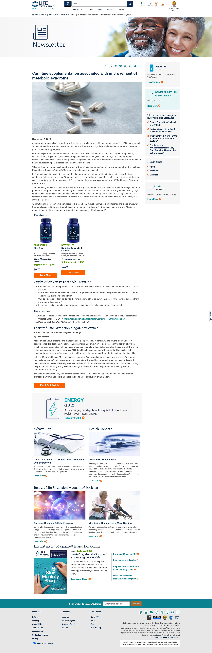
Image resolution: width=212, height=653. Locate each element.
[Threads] (167, 612)
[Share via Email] (140, 66)
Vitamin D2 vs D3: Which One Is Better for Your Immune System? (163, 138)
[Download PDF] (135, 66)
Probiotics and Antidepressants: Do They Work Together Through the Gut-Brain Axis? (163, 149)
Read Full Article (49, 385)
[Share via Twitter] (111, 66)
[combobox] (99, 4)
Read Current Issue (79, 579)
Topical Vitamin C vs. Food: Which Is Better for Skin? (162, 130)
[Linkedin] (178, 612)
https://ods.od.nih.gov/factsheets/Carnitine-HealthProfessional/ (94, 319)
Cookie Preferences (40, 635)
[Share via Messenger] (120, 66)
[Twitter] (162, 612)
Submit (136, 604)
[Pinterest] (172, 612)
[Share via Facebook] (106, 66)
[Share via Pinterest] (116, 66)
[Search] (130, 4)
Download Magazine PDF (125, 554)
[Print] (130, 66)
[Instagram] (146, 612)
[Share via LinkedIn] (125, 66)
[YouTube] (151, 612)
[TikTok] (157, 612)
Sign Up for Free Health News (85, 603)
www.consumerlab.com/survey (167, 637)
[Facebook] (141, 612)
